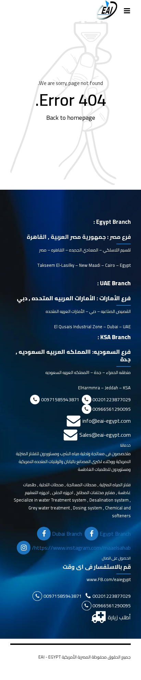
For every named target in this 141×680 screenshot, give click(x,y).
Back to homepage (70, 117)
